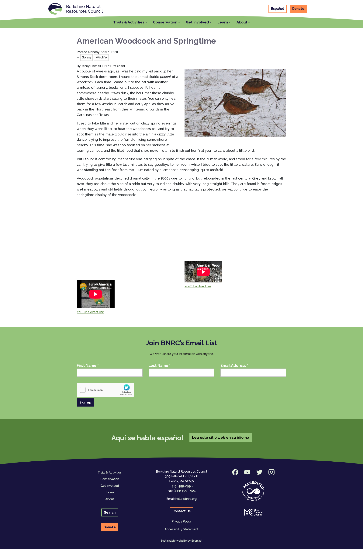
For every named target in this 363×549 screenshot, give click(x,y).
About (109, 499)
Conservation (109, 479)
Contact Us (181, 511)
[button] (130, 22)
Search (110, 512)
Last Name (160, 365)
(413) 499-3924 (185, 491)
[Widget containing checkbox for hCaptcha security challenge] (105, 390)
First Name (88, 365)
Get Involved (110, 486)
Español (277, 9)
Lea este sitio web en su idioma (220, 437)
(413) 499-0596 (182, 486)
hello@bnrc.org (186, 499)
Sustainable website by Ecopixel (181, 540)
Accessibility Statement (181, 529)
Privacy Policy (182, 521)
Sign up (85, 402)
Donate (298, 9)
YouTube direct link (90, 312)
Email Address (234, 365)
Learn (110, 492)
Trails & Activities (110, 472)
